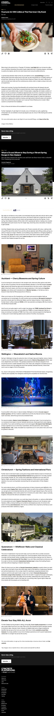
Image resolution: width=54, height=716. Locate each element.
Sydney (3, 701)
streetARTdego (39, 75)
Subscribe (42, 2)
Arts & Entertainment (19, 5)
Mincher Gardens (31, 290)
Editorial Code (4, 683)
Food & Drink (4, 5)
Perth (2, 710)
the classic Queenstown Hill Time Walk (16, 559)
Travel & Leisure (49, 5)
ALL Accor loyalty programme (37, 624)
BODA (21, 302)
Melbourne (4, 703)
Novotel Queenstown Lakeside (29, 567)
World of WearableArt (38, 360)
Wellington (4, 708)
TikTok (3, 696)
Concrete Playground (6, 162)
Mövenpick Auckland (45, 298)
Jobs (2, 681)
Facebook (3, 691)
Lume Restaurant (15, 504)
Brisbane (3, 705)
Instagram (3, 692)
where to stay (27, 236)
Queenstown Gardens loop (26, 561)
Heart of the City (44, 119)
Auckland (3, 707)
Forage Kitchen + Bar (7, 427)
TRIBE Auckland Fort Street (42, 308)
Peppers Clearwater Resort (24, 501)
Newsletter (4, 689)
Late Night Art (35, 67)
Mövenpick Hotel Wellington (44, 424)
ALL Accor (10, 234)
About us (3, 678)
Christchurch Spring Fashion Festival (20, 475)
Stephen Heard (4, 17)
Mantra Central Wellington (20, 420)
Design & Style (34, 5)
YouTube (3, 694)
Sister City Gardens (7, 493)
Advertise (3, 680)
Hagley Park (14, 489)
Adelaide (3, 712)
